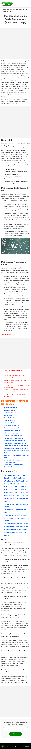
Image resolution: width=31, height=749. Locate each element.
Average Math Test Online (13, 484)
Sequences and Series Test (12, 428)
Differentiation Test (10, 420)
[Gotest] (7, 3)
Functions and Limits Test (11, 425)
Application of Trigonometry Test (14, 438)
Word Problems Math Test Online (16, 481)
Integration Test (9, 423)
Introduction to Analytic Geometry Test (16, 445)
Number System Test (10, 407)
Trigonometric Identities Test (12, 433)
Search (16, 734)
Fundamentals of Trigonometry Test (15, 440)
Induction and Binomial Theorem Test (15, 443)
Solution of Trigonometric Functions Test (16, 448)
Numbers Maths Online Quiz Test (16, 496)
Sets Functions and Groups (12, 430)
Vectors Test (8, 415)
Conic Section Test (10, 418)
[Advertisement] (15, 43)
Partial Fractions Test (10, 413)
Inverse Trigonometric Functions (14, 435)
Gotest (27, 746)
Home (4, 9)
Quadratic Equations (10, 410)
